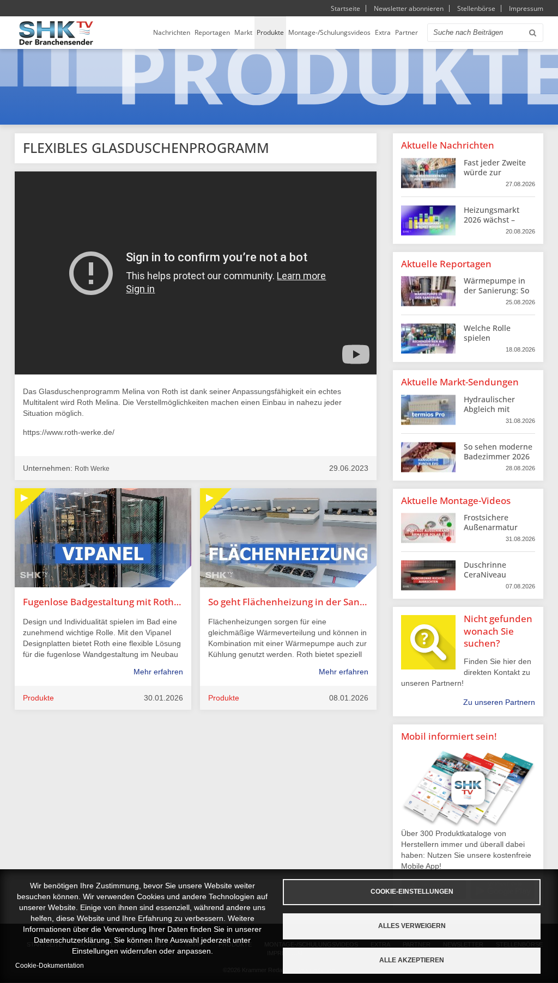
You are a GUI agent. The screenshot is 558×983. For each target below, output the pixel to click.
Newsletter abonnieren (409, 8)
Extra (383, 32)
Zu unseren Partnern (499, 702)
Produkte (270, 32)
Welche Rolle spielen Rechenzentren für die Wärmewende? (498, 343)
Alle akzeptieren (411, 960)
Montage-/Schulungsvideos (329, 32)
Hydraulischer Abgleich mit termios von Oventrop (489, 414)
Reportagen (212, 32)
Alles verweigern (412, 926)
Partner (406, 32)
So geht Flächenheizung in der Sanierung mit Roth (288, 601)
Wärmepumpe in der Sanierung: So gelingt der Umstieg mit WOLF (497, 295)
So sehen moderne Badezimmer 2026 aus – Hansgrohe (498, 456)
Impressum (526, 8)
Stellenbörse (476, 8)
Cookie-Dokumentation (49, 965)
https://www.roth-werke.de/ (68, 432)
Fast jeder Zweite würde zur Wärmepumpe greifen (495, 177)
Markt (243, 32)
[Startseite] (56, 33)
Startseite (345, 8)
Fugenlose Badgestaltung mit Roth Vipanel (103, 601)
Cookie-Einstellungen (412, 891)
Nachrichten (171, 32)
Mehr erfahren (158, 671)
